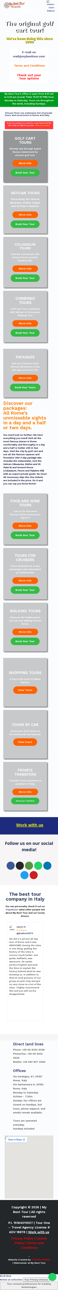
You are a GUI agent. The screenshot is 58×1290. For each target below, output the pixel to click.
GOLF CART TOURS (25, 140)
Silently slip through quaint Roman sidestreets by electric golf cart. (25, 151)
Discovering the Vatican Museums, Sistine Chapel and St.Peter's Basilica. (25, 203)
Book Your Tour (25, 172)
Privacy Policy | (23, 1238)
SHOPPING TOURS (25, 673)
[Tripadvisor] (29, 866)
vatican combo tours (16, 1037)
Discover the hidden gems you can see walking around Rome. (25, 620)
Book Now (5, 1276)
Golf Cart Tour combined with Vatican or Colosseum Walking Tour (25, 312)
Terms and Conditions (29, 65)
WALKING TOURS (25, 611)
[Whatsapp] (52, 1277)
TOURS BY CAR (25, 725)
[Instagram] (20, 866)
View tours (25, 742)
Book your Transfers (25, 801)
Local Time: (25, 97)
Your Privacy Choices (36, 1279)
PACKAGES (25, 357)
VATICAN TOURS (25, 193)
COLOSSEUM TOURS (25, 246)
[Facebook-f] (11, 866)
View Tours (25, 690)
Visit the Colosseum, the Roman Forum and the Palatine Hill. (25, 257)
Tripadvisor (11, 909)
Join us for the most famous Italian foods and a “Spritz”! (25, 514)
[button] (29, 76)
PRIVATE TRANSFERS (25, 772)
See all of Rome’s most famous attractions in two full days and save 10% (25, 366)
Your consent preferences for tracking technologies (29, 1285)
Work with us (29, 824)
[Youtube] (34, 875)
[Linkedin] (47, 866)
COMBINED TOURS (25, 300)
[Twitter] (24, 875)
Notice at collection (11, 1279)
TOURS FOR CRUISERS (25, 557)
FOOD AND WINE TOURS (25, 503)
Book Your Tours (25, 387)
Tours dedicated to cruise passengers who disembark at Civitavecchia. (25, 569)
